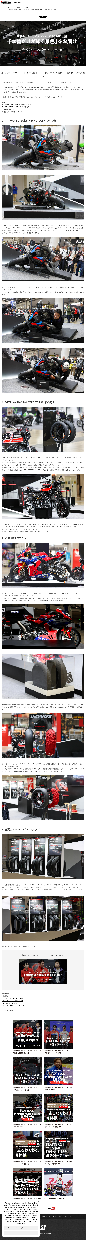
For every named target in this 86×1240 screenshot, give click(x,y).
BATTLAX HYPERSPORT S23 (11, 1003)
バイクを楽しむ (17, 7)
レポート (27, 7)
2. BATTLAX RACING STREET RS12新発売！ (16, 107)
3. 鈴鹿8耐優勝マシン (8, 109)
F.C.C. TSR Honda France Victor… (56, 1198)
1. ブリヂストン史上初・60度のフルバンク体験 (16, 104)
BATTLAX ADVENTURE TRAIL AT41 (13, 1006)
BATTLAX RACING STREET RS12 (12, 998)
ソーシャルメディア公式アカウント (65, 1216)
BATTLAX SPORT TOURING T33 (12, 1001)
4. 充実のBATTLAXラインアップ (12, 112)
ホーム (9, 7)
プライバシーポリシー (45, 1216)
